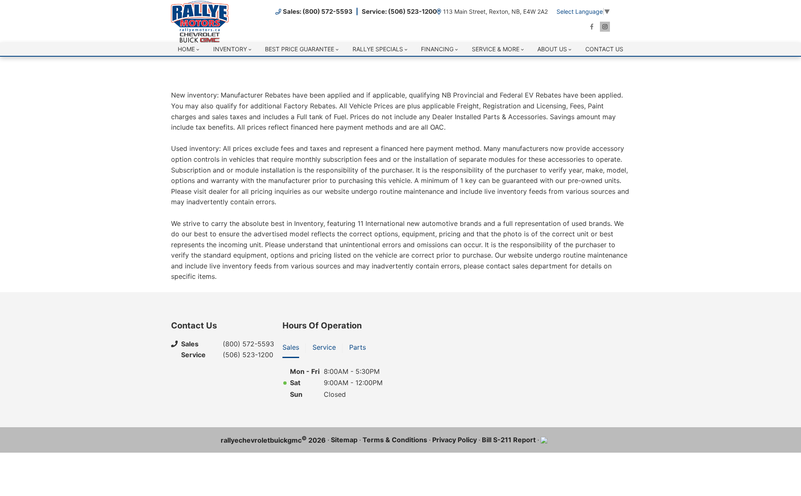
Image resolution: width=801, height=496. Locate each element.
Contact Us (604, 49)
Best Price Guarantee (299, 49)
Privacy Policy (454, 440)
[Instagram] (605, 27)
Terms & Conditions (395, 440)
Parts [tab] (357, 347)
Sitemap (344, 440)
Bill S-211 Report (509, 440)
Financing (437, 49)
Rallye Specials (378, 49)
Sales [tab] (290, 347)
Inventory (230, 49)
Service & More (495, 49)
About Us (552, 49)
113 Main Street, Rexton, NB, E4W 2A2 (495, 11)
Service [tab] (324, 347)
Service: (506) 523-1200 (399, 11)
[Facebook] (592, 27)
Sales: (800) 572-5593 (318, 11)
